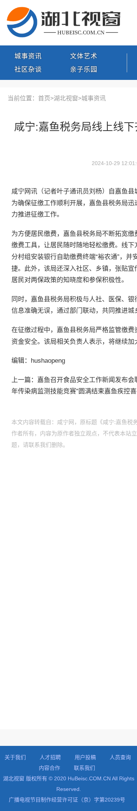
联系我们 (84, 768)
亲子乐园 (83, 69)
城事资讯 (28, 56)
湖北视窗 (66, 98)
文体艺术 (83, 56)
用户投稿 (85, 757)
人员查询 (120, 757)
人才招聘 (50, 757)
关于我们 (15, 757)
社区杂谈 (28, 69)
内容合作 (49, 768)
